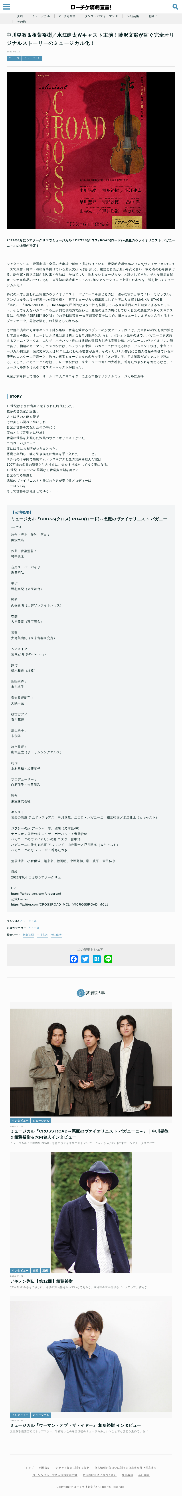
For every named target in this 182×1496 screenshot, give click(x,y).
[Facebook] (74, 959)
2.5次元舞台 (67, 16)
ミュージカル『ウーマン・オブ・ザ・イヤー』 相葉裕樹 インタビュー (75, 1425)
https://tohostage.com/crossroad (36, 893)
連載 (35, 1270)
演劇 (20, 16)
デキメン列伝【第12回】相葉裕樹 (41, 1281)
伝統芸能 (133, 16)
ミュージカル (41, 16)
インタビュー (20, 1120)
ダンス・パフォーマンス (101, 16)
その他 (21, 21)
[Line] (108, 959)
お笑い (153, 16)
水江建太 (56, 934)
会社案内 (144, 1475)
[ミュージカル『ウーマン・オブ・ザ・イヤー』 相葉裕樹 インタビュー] (91, 1357)
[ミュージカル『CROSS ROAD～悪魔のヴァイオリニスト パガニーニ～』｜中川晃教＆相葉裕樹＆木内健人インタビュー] (91, 1062)
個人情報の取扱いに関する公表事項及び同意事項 (126, 1467)
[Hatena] (97, 959)
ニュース (14, 58)
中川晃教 (42, 934)
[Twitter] (85, 959)
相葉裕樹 (28, 934)
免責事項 (127, 1475)
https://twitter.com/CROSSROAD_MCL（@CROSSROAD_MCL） (60, 904)
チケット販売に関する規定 (72, 1467)
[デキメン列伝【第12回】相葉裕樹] (91, 1212)
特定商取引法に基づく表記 (100, 1475)
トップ (29, 1467)
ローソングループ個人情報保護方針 (54, 1475)
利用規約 (44, 1467)
